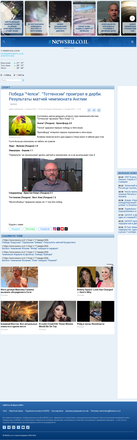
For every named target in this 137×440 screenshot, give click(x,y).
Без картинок (57, 411)
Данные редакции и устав (77, 411)
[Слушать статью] (91, 115)
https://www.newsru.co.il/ (14, 248)
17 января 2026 (41, 248)
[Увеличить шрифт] (84, 115)
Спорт (6, 87)
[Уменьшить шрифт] (79, 115)
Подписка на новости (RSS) (37, 411)
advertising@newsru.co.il (109, 411)
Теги (5, 411)
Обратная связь (16, 411)
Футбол (13, 109)
